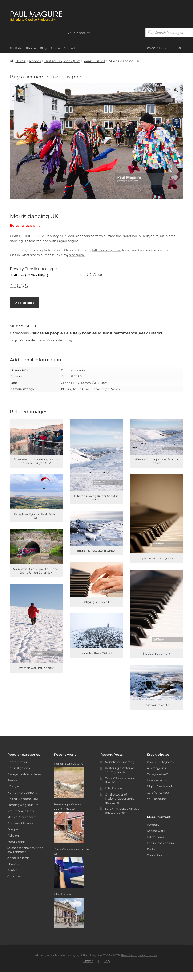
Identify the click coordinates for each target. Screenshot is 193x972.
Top (107, 961)
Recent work (156, 831)
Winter (12, 870)
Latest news (155, 837)
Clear (97, 274)
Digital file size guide (161, 786)
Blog (43, 48)
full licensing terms (106, 250)
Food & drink (16, 841)
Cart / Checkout (158, 792)
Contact (69, 48)
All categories (156, 768)
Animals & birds (18, 858)
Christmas (14, 876)
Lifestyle (13, 786)
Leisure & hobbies (80, 333)
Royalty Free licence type (33, 269)
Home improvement (22, 792)
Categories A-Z (157, 774)
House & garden (18, 768)
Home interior (17, 762)
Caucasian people (46, 333)
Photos (31, 48)
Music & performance (117, 333)
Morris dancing (59, 340)
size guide (77, 255)
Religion (13, 835)
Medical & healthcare (21, 817)
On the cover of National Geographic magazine (119, 798)
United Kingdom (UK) (62, 61)
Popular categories (160, 762)
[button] (176, 90)
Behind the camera (160, 843)
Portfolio (16, 48)
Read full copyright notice (139, 955)
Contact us (154, 855)
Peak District (94, 61)
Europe (12, 829)
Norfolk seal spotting (119, 762)
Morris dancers (32, 340)
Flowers (13, 864)
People (12, 780)
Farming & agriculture (22, 805)
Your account (156, 798)
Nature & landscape (21, 811)
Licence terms (157, 780)
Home (20, 61)
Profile (55, 48)
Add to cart (24, 302)
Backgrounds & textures (24, 774)
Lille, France (113, 788)
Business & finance (20, 823)
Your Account (79, 33)
